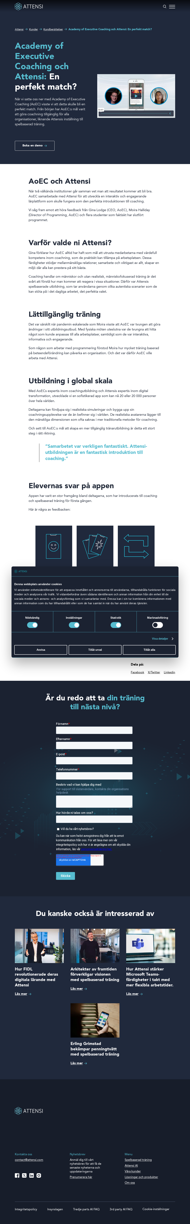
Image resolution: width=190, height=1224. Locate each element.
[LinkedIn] (31, 1175)
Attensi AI (131, 1165)
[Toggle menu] (172, 7)
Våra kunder (133, 1171)
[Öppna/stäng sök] (164, 7)
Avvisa (41, 649)
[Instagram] (39, 1175)
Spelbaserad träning (138, 1160)
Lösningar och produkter (141, 1177)
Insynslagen (55, 1209)
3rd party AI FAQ (121, 1209)
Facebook (137, 672)
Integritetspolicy (26, 1209)
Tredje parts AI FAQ (86, 1209)
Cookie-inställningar (155, 1209)
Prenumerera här (81, 1177)
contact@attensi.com (29, 1160)
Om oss (130, 1182)
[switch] (74, 625)
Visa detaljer (160, 638)
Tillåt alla (149, 649)
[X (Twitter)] (24, 1175)
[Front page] (29, 9)
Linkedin (169, 672)
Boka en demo (32, 145)
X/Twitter (154, 672)
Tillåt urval (95, 649)
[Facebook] (17, 1175)
